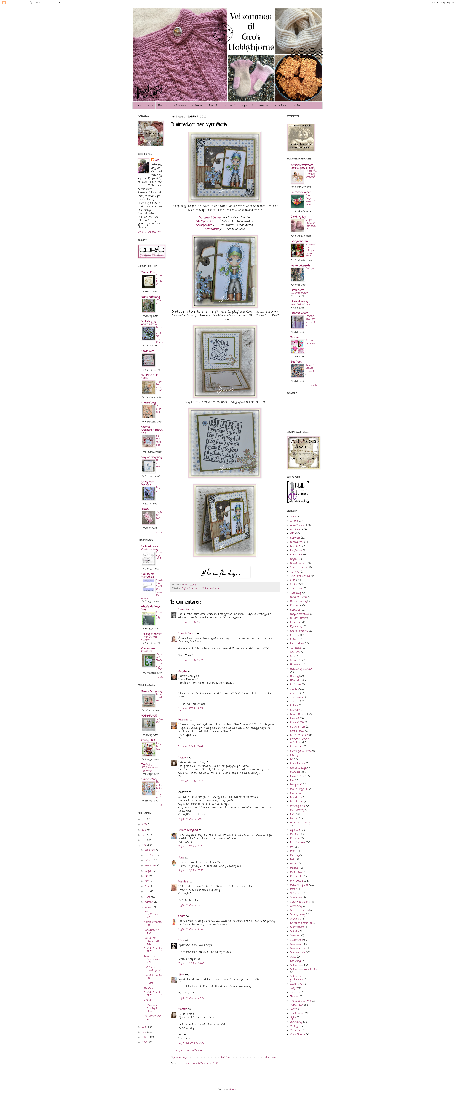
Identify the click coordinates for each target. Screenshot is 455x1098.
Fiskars (294, 639)
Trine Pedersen (186, 633)
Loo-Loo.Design (298, 768)
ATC (292, 534)
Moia (292, 814)
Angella (182, 671)
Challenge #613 (159, 555)
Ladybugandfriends (301, 751)
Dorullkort (295, 610)
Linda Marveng (299, 301)
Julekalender (297, 697)
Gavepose (295, 652)
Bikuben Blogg (149, 779)
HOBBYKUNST (149, 716)
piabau (145, 509)
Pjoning (294, 855)
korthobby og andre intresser (150, 323)
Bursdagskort (297, 563)
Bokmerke (296, 555)
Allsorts (294, 521)
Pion (292, 851)
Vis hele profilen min (149, 232)
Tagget (294, 988)
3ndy (293, 517)
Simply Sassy (297, 915)
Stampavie (296, 944)
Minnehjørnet (298, 806)
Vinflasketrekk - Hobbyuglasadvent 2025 (311, 250)
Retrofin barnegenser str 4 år (310, 320)
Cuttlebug (295, 593)
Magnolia (295, 772)
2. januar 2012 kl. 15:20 (190, 871)
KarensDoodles (298, 714)
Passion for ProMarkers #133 (151, 941)
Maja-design (195, 588)
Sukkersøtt (296, 965)
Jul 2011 (294, 689)
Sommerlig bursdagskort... (153, 969)
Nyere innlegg (179, 1057)
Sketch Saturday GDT (153, 923)
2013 (144, 840)
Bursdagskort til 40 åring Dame (159, 335)
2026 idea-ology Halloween (149, 769)
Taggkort (295, 992)
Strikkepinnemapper (311, 342)
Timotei (295, 338)
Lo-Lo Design (297, 764)
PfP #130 (148, 1000)
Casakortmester (299, 568)
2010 (144, 1032)
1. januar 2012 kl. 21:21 (190, 622)
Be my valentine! (159, 440)
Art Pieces (295, 530)
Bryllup (159, 489)
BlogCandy (296, 551)
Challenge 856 (159, 615)
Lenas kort (184, 609)
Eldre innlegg (271, 1057)
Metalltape (296, 797)
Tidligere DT (229, 105)
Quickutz (295, 893)
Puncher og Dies (299, 885)
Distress (162, 105)
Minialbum (296, 802)
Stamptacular (204, 221)
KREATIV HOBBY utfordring (299, 741)
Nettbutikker (281, 105)
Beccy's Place (148, 272)
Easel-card (295, 622)
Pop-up (294, 864)
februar (149, 902)
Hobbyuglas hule (300, 241)
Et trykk (294, 635)
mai (147, 886)
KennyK (294, 718)
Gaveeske (295, 648)
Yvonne (182, 758)
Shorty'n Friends (299, 910)
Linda (181, 940)
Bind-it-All (295, 546)
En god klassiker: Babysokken (310, 224)
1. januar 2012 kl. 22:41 (190, 747)
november (151, 855)
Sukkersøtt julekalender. (297, 978)
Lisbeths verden (299, 313)
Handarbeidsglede (300, 266)
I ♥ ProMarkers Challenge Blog (149, 548)
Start (138, 105)
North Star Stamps (301, 823)
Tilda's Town (296, 1005)
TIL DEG (148, 988)
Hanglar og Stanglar (301, 669)
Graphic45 (295, 660)
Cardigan (310, 268)
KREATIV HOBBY (299, 735)
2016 (145, 824)
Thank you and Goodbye (149, 638)
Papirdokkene (297, 843)
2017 (144, 819)
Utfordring (296, 1022)
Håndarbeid (296, 680)
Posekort (295, 868)
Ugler (293, 1018)
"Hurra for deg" (159, 409)
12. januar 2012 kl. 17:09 (191, 1043)
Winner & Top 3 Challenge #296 (159, 662)
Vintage (294, 1026)
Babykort (295, 538)
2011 (144, 1027)
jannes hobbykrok (188, 830)
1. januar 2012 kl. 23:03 (190, 781)
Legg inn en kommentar (189, 1050)
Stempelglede (297, 953)
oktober (149, 860)
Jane (181, 858)
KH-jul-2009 (297, 723)
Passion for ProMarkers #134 (151, 914)
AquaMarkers (297, 525)
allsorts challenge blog (150, 608)
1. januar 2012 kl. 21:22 (190, 660)
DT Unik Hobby (298, 618)
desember (150, 850)
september (151, 865)
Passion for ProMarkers (147, 575)
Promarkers (296, 881)
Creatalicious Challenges (148, 650)
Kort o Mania (297, 731)
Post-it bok (296, 872)
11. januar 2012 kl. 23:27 (191, 998)
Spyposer (295, 936)
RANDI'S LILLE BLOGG (149, 377)
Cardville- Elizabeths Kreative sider (151, 430)
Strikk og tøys (299, 217)
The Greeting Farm (300, 1001)
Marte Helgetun (299, 789)
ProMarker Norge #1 (153, 1017)
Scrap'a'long (212, 229)
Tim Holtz (146, 765)
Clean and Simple (300, 576)
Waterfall (295, 1030)
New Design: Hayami (302, 304)
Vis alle (159, 532)
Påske (293, 889)
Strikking (295, 961)
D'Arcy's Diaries (298, 597)
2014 (144, 835)
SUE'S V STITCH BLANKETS (311, 369)
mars (148, 897)
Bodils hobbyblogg (150, 297)
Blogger (233, 1089)
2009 (145, 1037)
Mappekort (296, 785)
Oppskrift (295, 830)
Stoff (293, 957)
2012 (144, 845)
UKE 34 (158, 301)
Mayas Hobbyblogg (151, 457)
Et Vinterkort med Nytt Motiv (151, 1008)
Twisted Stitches (299, 293)
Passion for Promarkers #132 (152, 960)
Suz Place (296, 362)
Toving (293, 1009)
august (149, 871)
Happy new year (159, 463)
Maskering (296, 793)
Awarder (263, 105)
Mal (292, 780)
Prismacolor (197, 105)
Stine (181, 975)
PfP (292, 847)
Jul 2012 (294, 693)
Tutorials (213, 105)
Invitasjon (295, 685)
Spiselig (294, 931)
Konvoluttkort (297, 727)
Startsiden (225, 1057)
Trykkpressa (297, 1013)
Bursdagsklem (159, 698)
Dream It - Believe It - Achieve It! (159, 789)
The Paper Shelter (151, 634)
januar (149, 907)
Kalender (295, 710)
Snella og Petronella (301, 923)
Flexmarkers (297, 644)
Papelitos (295, 839)
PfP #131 (148, 983)
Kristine (182, 1009)
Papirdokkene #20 (151, 931)
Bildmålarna (296, 542)
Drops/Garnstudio (299, 614)
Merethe (183, 882)
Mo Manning (297, 810)
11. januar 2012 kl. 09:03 (191, 964)
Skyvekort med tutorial (159, 387)
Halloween (295, 665)
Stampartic (296, 940)
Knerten (183, 720)
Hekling (297, 105)
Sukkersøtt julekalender (303, 969)
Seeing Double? (159, 280)
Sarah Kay (296, 898)
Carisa (181, 916)
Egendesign (296, 627)
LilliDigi (294, 755)
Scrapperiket (204, 225)
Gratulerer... (159, 720)
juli (147, 876)
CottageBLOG (148, 740)
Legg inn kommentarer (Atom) (202, 1063)
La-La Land (296, 747)
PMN (292, 860)
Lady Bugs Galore (159, 746)
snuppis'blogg (148, 403)
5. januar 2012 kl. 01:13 (190, 929)
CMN (292, 580)
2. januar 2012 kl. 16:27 (191, 905)
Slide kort (295, 919)
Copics (149, 105)
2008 (145, 1042)
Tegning (294, 997)
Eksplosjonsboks (299, 631)
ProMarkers (179, 105)
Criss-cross (296, 589)
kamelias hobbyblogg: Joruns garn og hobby (303, 166)
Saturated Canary (210, 218)
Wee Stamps (297, 1035)
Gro (157, 160)
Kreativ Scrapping (151, 691)
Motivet (294, 819)
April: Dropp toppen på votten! (310, 200)
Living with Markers (147, 483)
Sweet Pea (296, 984)
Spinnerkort (297, 927)
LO (291, 759)
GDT (292, 656)
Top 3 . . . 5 (248, 105)
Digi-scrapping (298, 601)
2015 (144, 830)
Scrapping (296, 906)
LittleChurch (297, 290)
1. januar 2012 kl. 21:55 (190, 709)
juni (147, 881)
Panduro (294, 834)
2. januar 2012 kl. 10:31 (190, 846)
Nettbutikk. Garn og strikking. (311, 174)
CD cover (295, 572)
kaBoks (294, 706)
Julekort (294, 701)
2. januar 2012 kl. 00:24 (191, 819)
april (147, 892)
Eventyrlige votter (301, 192)
